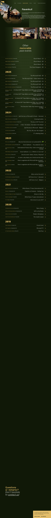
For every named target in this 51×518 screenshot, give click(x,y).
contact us (13, 494)
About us (30, 3)
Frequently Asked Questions (41, 3)
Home (15, 3)
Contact (35, 3)
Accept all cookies (37, 516)
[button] (6, 40)
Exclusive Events (25, 3)
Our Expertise (19, 3)
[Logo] (2, 3)
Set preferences (43, 516)
